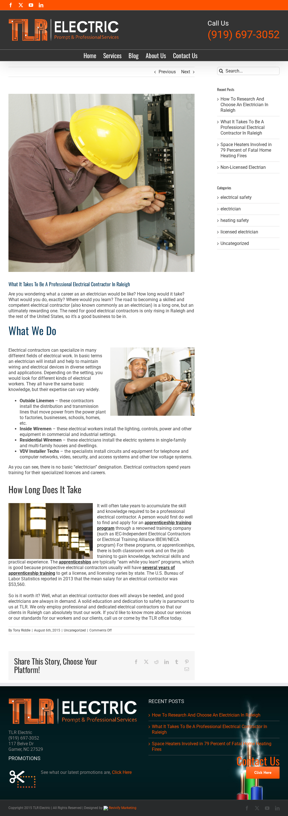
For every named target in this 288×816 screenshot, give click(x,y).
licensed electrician (239, 232)
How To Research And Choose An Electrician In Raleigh (244, 104)
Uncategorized (75, 630)
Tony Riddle (21, 630)
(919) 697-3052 (244, 34)
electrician (230, 209)
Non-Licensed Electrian (243, 167)
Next (185, 71)
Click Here (122, 772)
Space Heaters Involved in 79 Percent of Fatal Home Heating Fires (246, 150)
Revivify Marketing (122, 808)
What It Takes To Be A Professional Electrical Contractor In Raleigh (242, 127)
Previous (167, 71)
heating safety (234, 220)
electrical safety (236, 197)
